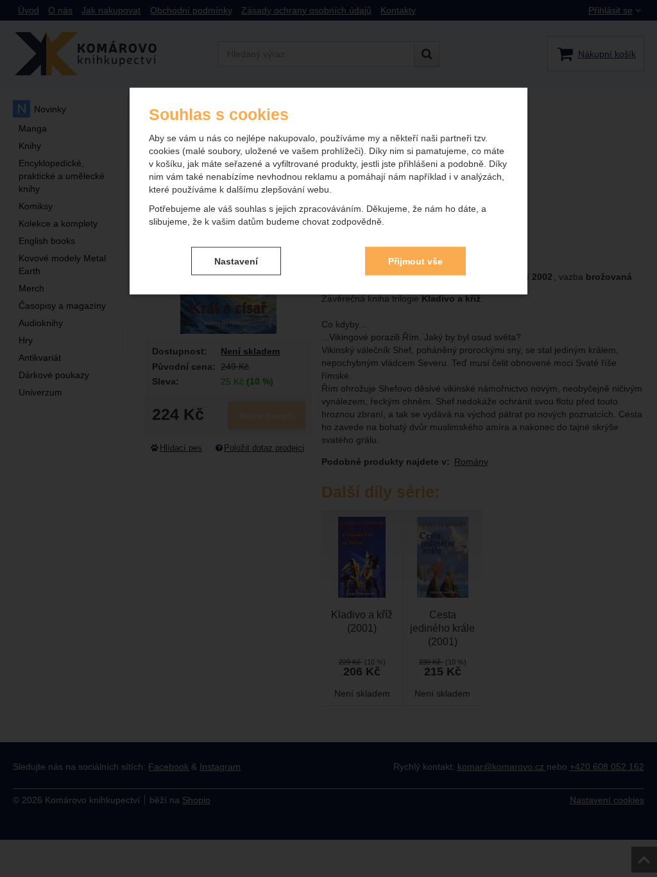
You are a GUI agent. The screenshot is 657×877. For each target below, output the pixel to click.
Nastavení (236, 261)
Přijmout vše (415, 261)
